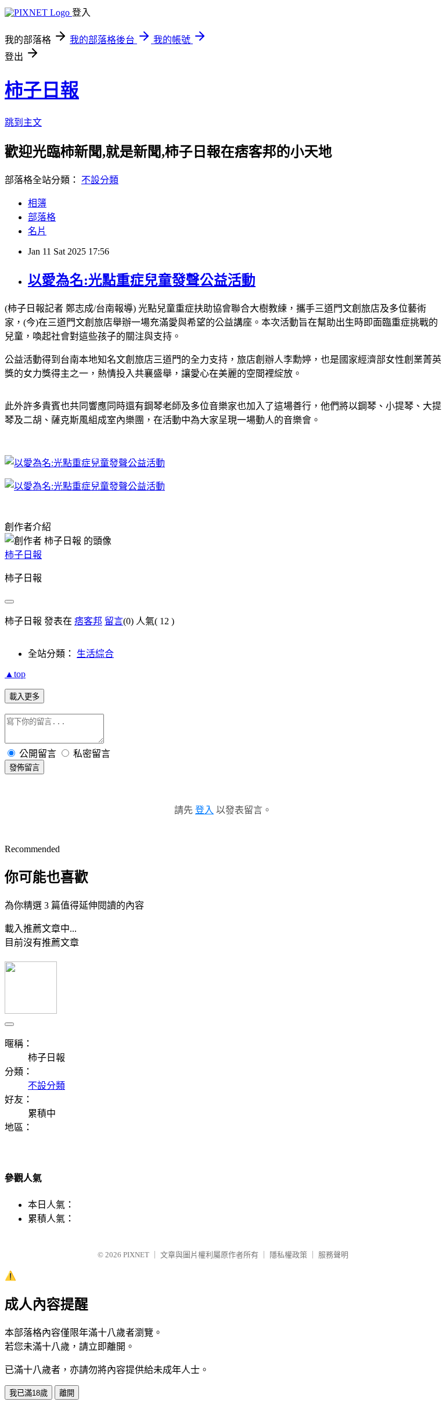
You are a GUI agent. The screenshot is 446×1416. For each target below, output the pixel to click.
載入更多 (24, 696)
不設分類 (99, 180)
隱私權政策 (288, 1254)
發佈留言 (24, 767)
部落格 (42, 217)
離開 (66, 1393)
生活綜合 (95, 654)
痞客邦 (88, 621)
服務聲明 (333, 1254)
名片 (37, 231)
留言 (114, 621)
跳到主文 (23, 122)
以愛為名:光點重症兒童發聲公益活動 (142, 280)
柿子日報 (42, 90)
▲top (15, 674)
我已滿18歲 (28, 1393)
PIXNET (136, 1254)
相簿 (37, 203)
